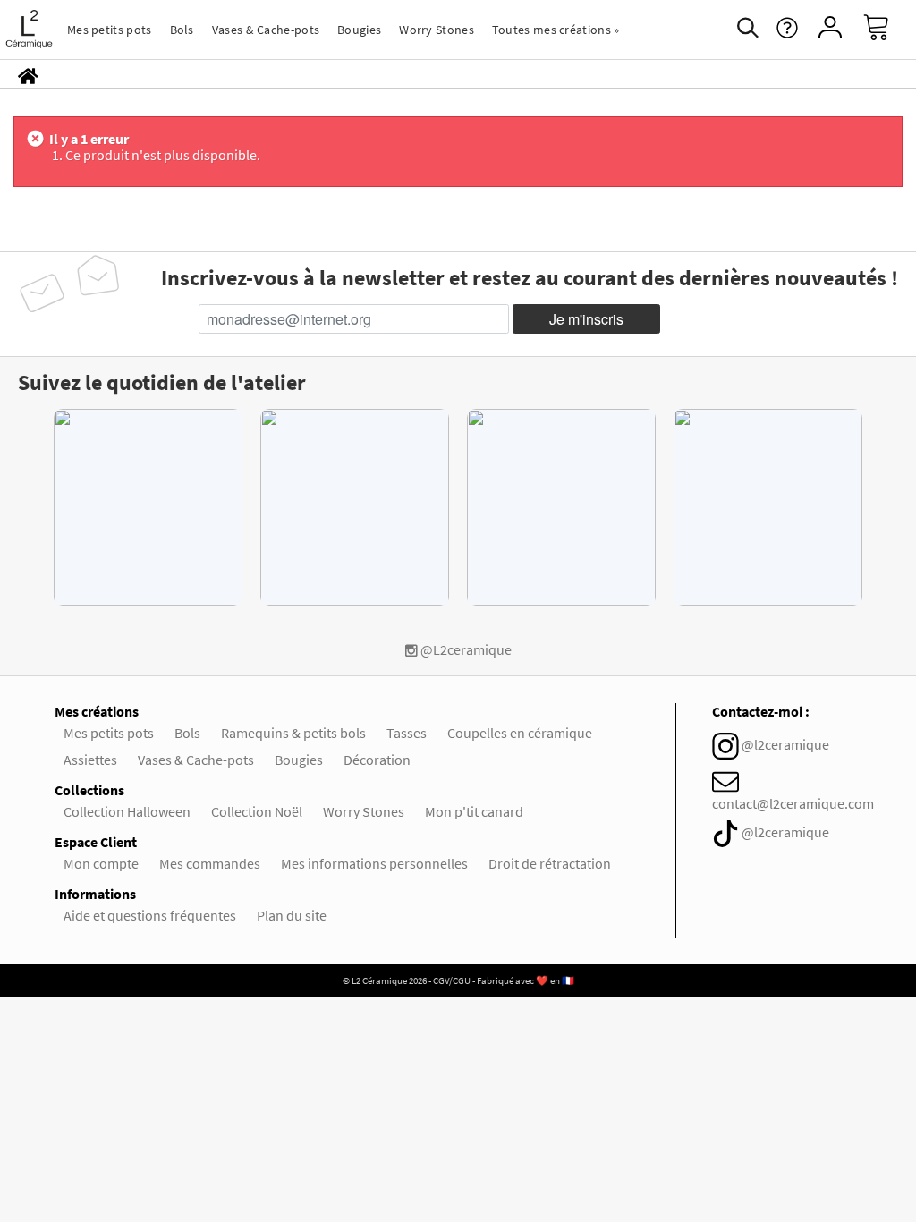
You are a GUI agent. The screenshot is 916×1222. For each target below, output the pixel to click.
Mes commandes (209, 863)
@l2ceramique (785, 744)
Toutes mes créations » (556, 29)
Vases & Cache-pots (265, 29)
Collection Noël (256, 811)
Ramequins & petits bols (293, 733)
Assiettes (90, 759)
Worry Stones (436, 29)
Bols (182, 29)
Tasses (406, 733)
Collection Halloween (127, 811)
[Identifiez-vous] (830, 29)
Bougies (359, 29)
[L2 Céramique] (29, 29)
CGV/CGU (452, 980)
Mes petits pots (109, 29)
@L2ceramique (465, 649)
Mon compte (101, 863)
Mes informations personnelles (374, 863)
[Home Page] (28, 74)
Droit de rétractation (549, 863)
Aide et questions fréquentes (150, 915)
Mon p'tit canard (474, 811)
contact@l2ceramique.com (793, 803)
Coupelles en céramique (519, 733)
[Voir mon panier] (889, 29)
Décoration (377, 759)
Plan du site (292, 915)
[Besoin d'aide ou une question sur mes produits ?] (787, 34)
